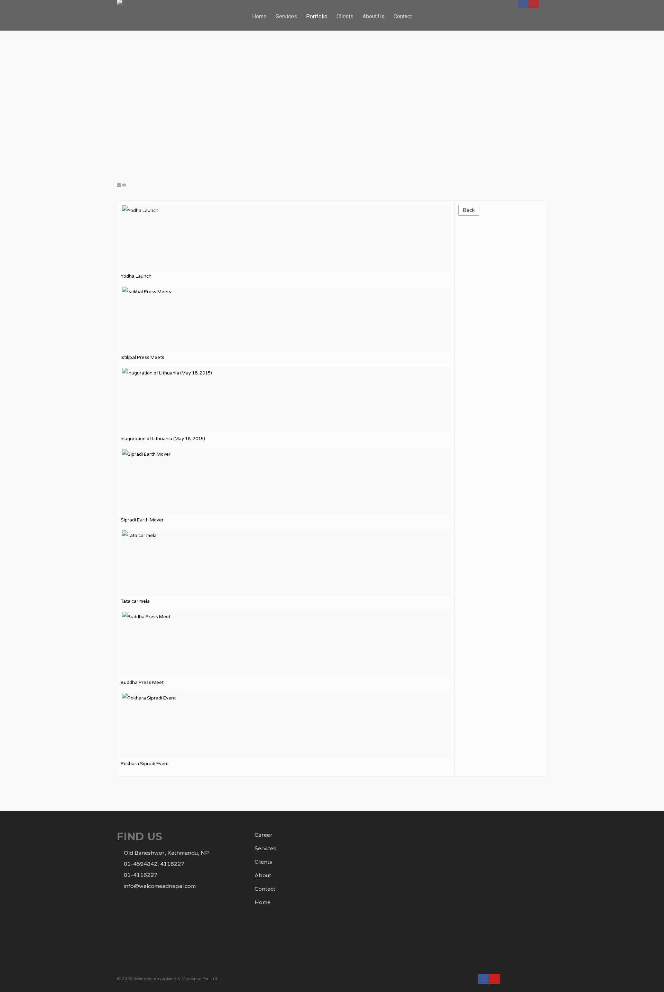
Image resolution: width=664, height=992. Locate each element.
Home (259, 16)
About (263, 875)
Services (265, 848)
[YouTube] (494, 979)
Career (264, 835)
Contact (265, 889)
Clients (263, 862)
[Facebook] (483, 979)
